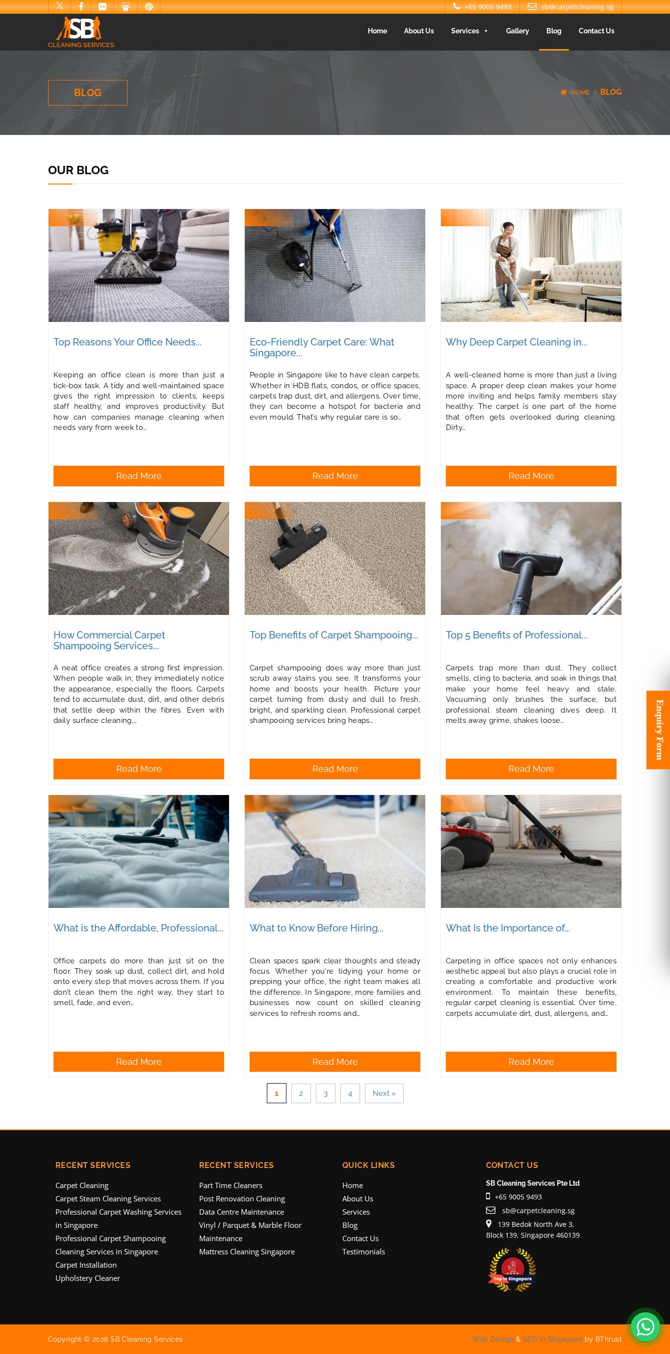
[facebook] (81, 7)
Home (377, 31)
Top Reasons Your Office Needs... (127, 342)
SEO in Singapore (553, 1339)
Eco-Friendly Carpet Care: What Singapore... (322, 347)
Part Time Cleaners (230, 1185)
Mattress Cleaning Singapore (247, 1251)
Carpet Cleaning (81, 1185)
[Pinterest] (148, 7)
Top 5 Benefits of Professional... (517, 635)
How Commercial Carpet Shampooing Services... (109, 640)
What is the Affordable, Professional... (138, 928)
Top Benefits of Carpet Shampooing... (334, 635)
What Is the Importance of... (508, 928)
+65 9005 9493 (487, 6)
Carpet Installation (86, 1265)
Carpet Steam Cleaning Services (108, 1198)
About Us (419, 31)
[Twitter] (59, 7)
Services (465, 31)
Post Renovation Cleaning (242, 1198)
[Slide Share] (125, 7)
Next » (384, 1093)
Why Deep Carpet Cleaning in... (517, 342)
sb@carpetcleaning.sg (576, 6)
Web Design (493, 1339)
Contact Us (597, 31)
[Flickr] (102, 7)
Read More (139, 476)
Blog (554, 31)
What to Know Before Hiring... (317, 928)
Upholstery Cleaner (87, 1278)
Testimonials (363, 1251)
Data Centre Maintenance (241, 1212)
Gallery (517, 31)
